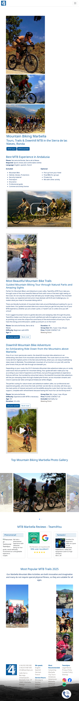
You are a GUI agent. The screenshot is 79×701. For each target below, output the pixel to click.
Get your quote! (13, 337)
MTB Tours (11, 149)
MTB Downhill (23, 149)
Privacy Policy (67, 670)
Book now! (25, 337)
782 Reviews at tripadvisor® (39, 547)
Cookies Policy (67, 672)
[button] (2, 492)
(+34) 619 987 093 (25, 668)
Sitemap (65, 675)
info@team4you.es (26, 670)
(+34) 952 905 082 (25, 665)
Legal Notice (66, 668)
